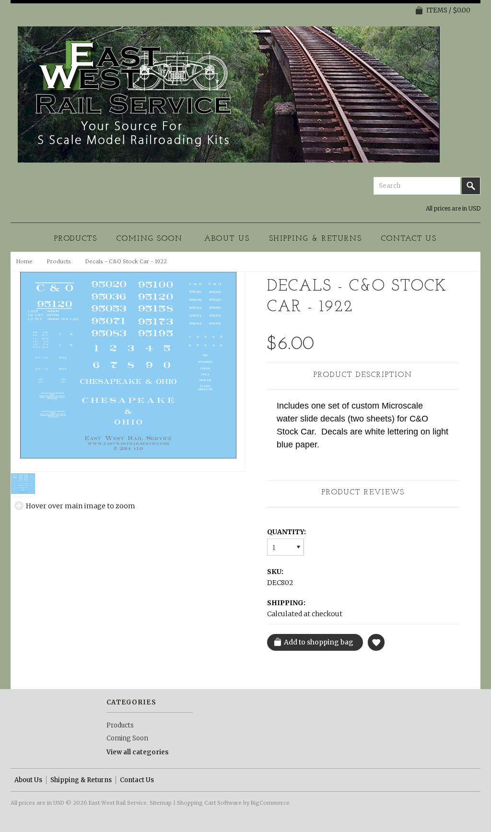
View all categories (137, 752)
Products (76, 239)
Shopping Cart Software (209, 802)
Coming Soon (150, 239)
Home (24, 261)
